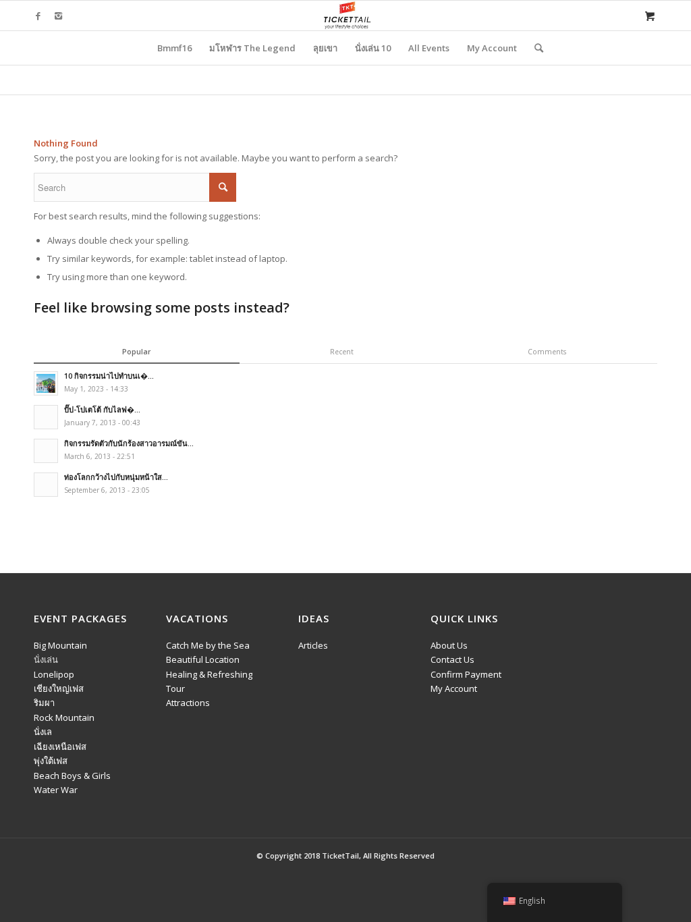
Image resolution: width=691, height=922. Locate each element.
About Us (449, 645)
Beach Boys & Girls (72, 775)
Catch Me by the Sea (208, 645)
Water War (56, 790)
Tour (175, 688)
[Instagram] (58, 15)
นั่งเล (43, 732)
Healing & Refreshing (209, 674)
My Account (454, 688)
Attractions (188, 703)
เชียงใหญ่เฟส (59, 688)
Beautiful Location (203, 659)
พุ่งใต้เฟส (50, 761)
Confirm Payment (466, 674)
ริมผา (44, 703)
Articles (313, 645)
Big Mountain (60, 645)
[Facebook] (38, 15)
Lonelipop (54, 674)
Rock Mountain (64, 717)
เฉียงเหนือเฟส (60, 746)
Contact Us (452, 659)
